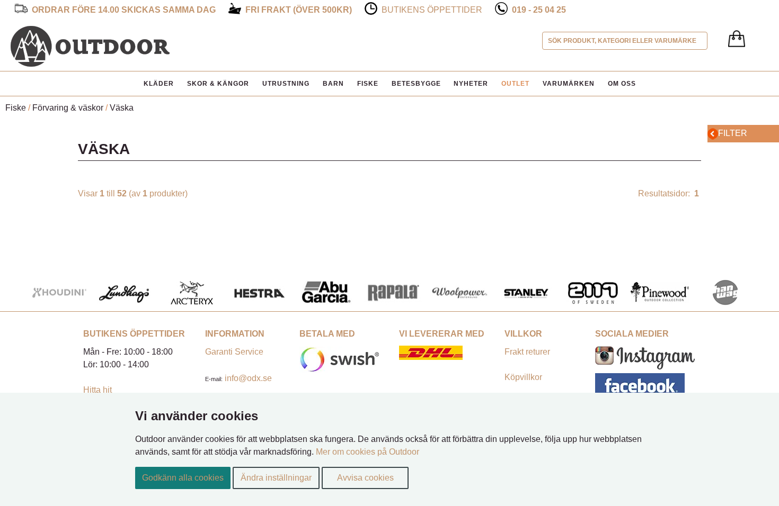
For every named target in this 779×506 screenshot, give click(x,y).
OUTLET (515, 83)
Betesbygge (416, 83)
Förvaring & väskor (67, 107)
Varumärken (569, 83)
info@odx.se (248, 378)
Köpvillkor (523, 377)
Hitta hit (97, 389)
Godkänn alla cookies (183, 477)
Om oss (622, 83)
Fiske (367, 83)
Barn (333, 83)
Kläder (159, 83)
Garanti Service (234, 351)
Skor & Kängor (218, 83)
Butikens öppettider (432, 9)
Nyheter (471, 83)
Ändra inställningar (276, 477)
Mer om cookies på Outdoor (367, 451)
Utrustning (285, 83)
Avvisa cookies (365, 477)
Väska (122, 107)
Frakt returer (527, 351)
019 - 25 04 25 (539, 9)
